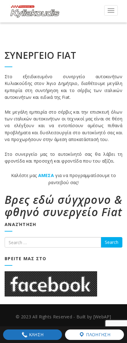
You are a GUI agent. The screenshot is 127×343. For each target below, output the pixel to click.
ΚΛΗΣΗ (36, 334)
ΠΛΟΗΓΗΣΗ (97, 334)
